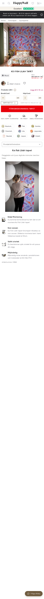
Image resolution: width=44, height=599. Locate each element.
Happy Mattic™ (8, 103)
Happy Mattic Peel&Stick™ (30, 103)
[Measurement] (14, 90)
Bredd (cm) (5, 93)
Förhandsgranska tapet (22, 109)
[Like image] (24, 83)
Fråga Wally (35, 594)
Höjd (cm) (26, 93)
